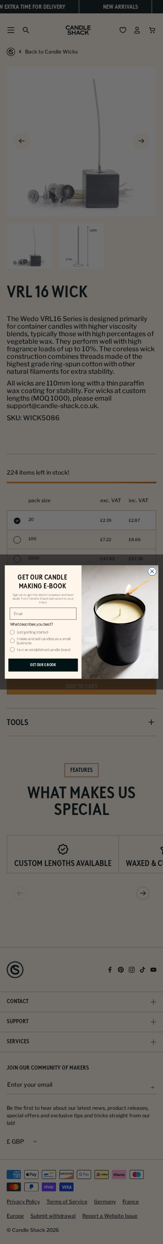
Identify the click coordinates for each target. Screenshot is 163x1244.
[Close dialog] (152, 571)
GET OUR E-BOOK (43, 665)
